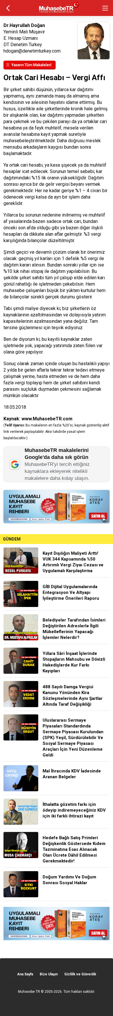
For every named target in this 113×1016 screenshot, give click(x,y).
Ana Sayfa (25, 974)
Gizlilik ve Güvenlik (80, 974)
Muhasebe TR (29, 992)
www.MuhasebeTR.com (46, 418)
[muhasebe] (56, 13)
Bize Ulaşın (49, 974)
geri (8, 8)
